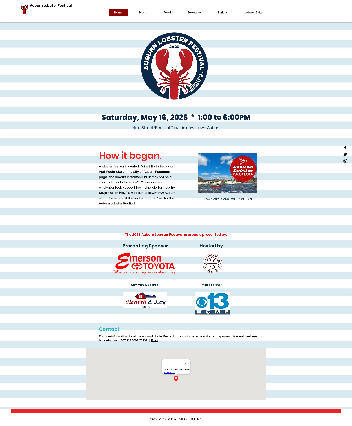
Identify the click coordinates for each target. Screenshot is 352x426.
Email (154, 340)
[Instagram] (345, 160)
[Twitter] (345, 154)
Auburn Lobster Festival (51, 5)
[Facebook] (345, 147)
